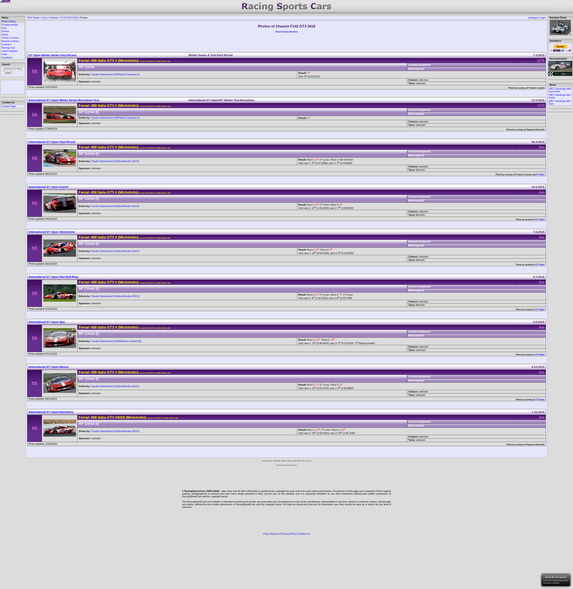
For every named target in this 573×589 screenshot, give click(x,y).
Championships (9, 24)
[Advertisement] (13, 86)
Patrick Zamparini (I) (128, 74)
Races (4, 34)
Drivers (5, 31)
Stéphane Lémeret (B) (129, 341)
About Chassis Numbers (286, 32)
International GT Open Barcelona (51, 412)
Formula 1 (6, 44)
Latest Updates (9, 51)
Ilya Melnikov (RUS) (128, 161)
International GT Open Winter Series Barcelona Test (64, 100)
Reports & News (10, 41)
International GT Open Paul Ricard (52, 141)
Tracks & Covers (10, 38)
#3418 (120, 417)
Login (543, 17)
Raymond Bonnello (535, 129)
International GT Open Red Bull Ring (53, 276)
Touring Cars (8, 47)
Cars (44, 17)
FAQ (265, 534)
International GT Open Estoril (48, 186)
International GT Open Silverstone (52, 231)
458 (94, 61)
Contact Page (8, 106)
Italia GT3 (105, 61)
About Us (274, 534)
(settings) (533, 17)
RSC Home (33, 17)
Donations (6, 57)
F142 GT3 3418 (69, 17)
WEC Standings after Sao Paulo (560, 90)
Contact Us (304, 534)
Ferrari (84, 61)
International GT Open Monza (48, 366)
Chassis (54, 17)
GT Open (540, 174)
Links (4, 54)
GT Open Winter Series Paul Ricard (52, 55)
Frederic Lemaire (536, 88)
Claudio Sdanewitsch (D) (104, 74)
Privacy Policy (288, 534)
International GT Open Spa (47, 321)
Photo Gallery (8, 21)
